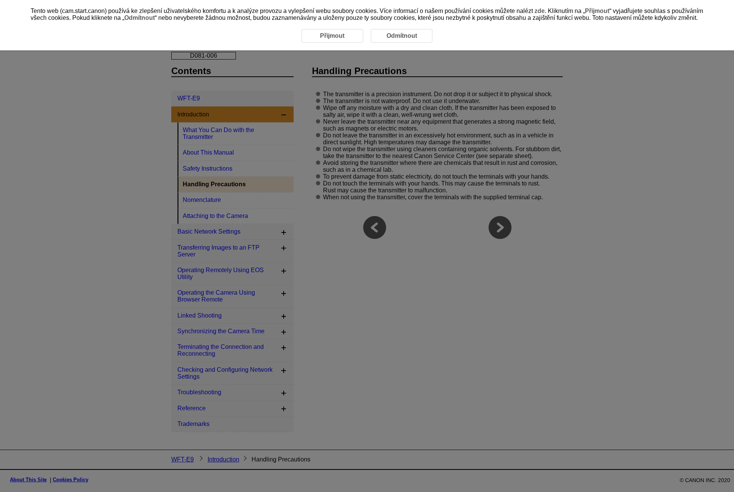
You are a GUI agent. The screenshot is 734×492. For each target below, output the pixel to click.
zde (539, 11)
